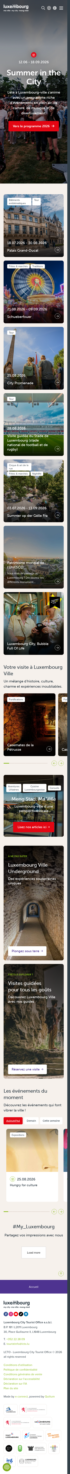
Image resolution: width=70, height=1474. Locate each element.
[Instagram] (11, 1314)
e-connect (21, 1396)
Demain (31, 1121)
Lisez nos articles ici (32, 827)
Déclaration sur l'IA (15, 1383)
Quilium (50, 1396)
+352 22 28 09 (15, 1339)
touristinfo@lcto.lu (18, 1344)
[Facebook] (6, 1314)
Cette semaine (51, 1121)
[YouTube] (16, 1314)
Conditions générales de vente (23, 1374)
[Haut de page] (61, 1273)
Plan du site (11, 1388)
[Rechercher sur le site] (43, 8)
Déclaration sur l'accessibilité (22, 1379)
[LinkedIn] (26, 1314)
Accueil (33, 1287)
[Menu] (61, 8)
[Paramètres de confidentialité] (7, 1467)
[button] (6, 763)
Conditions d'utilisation (18, 1365)
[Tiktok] (21, 1314)
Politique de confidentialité (20, 1369)
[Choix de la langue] (55, 8)
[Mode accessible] (49, 8)
